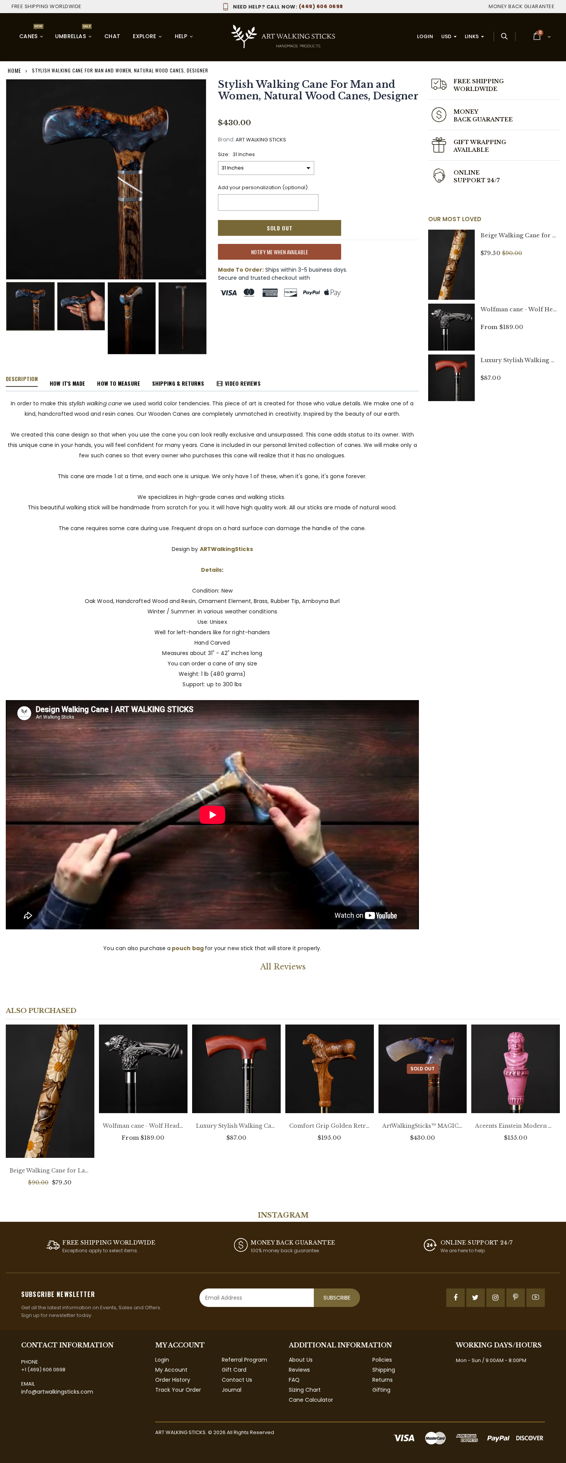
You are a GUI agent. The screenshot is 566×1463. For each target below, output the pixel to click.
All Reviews (283, 966)
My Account (171, 1370)
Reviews (299, 1370)
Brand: (226, 139)
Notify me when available (279, 252)
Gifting (381, 1390)
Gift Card (234, 1370)
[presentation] (13, 313)
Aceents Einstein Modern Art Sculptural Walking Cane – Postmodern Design (515, 1125)
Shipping (383, 1370)
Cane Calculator (311, 1400)
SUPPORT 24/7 (477, 180)
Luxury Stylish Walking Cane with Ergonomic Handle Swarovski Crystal (236, 1125)
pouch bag (188, 948)
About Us (301, 1360)
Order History (172, 1380)
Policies (382, 1360)
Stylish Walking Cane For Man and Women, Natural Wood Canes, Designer (318, 90)
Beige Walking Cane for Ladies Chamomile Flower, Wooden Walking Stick (50, 1170)
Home (14, 70)
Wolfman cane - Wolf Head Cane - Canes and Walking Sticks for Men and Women (143, 1125)
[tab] (22, 379)
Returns (382, 1380)
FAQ (294, 1380)
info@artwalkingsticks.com (57, 1392)
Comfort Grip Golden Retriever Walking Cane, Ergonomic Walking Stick (329, 1125)
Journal (231, 1390)
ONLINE (467, 172)
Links (472, 36)
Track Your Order (178, 1390)
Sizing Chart (305, 1390)
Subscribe (336, 1298)
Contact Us (237, 1380)
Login (425, 36)
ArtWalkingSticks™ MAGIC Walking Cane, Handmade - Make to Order (422, 1125)
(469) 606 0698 (288, 6)
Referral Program (244, 1360)
